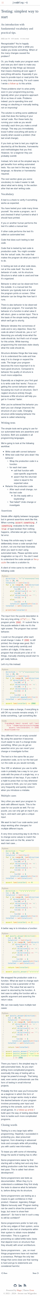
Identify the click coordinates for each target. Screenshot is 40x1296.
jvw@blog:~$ (20, 2)
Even (32, 1290)
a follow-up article (25, 1109)
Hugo (19, 1290)
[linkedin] (20, 1285)
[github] (15, 1285)
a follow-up (13, 83)
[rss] (25, 1285)
